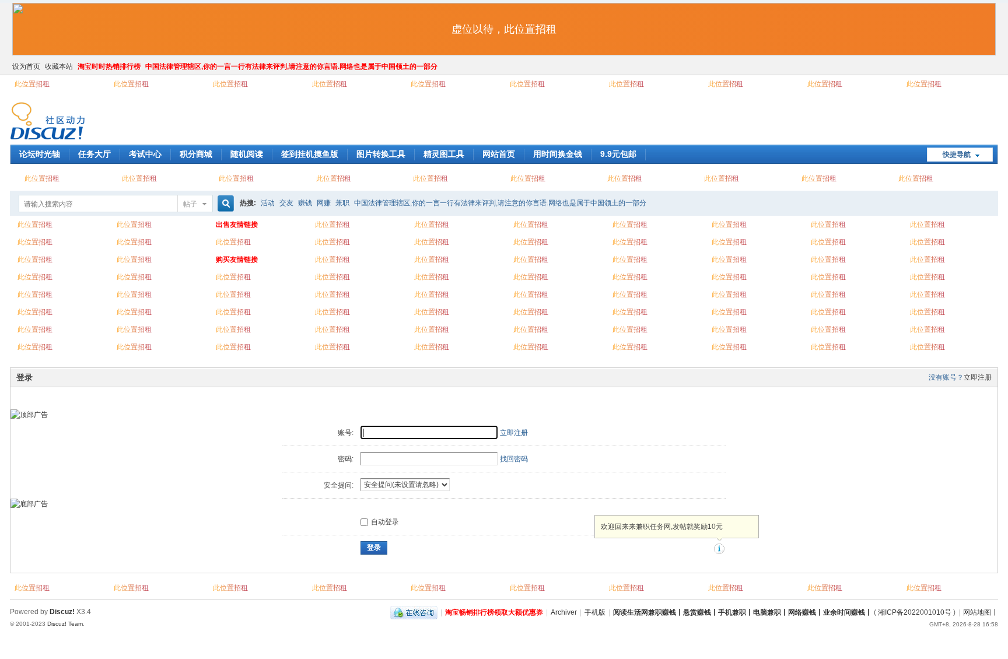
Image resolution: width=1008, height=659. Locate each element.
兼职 (342, 203)
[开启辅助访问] (995, 66)
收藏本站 (59, 66)
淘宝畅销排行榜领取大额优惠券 (494, 612)
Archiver (564, 612)
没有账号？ (946, 377)
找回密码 (514, 459)
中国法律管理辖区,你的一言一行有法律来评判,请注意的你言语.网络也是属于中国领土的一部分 (291, 66)
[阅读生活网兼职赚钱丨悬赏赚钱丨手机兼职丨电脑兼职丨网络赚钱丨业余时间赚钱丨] (47, 138)
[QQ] (414, 612)
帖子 (190, 204)
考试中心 (145, 154)
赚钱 (305, 203)
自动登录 (385, 522)
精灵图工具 (444, 154)
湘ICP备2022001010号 (914, 612)
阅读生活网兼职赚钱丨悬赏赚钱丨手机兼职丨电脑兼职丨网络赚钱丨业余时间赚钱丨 (742, 612)
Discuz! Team (65, 624)
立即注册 (978, 377)
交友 (286, 203)
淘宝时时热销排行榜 (109, 66)
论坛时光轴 (39, 154)
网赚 (324, 203)
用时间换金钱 (557, 154)
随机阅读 (246, 154)
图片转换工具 (380, 154)
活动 (268, 203)
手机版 (595, 612)
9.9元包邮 (618, 154)
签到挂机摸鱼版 (309, 154)
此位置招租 (32, 84)
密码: (346, 459)
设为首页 (26, 66)
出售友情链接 (237, 224)
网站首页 (498, 154)
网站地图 (977, 612)
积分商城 (196, 154)
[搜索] (224, 204)
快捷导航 (957, 154)
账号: (346, 433)
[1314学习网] (29, 415)
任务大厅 (94, 154)
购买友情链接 (237, 259)
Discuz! (62, 612)
